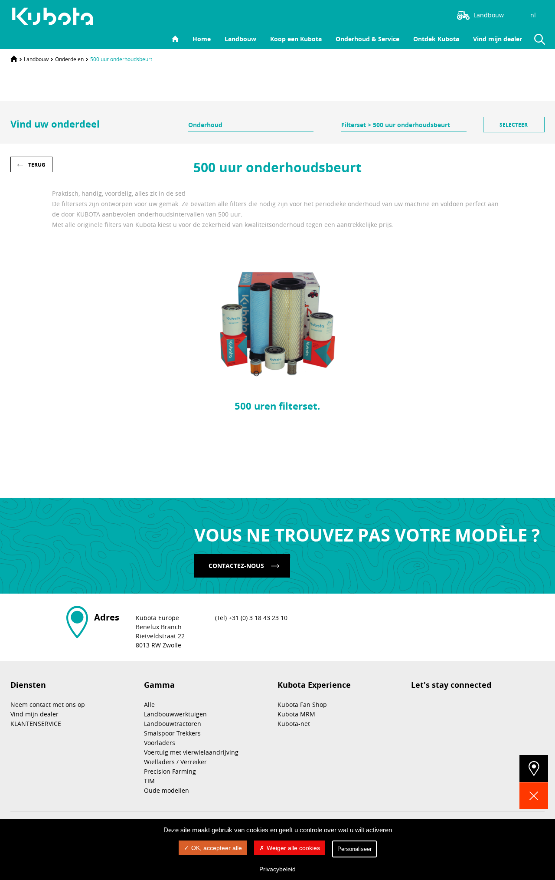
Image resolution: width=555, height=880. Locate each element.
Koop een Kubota (296, 39)
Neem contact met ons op (47, 704)
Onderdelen (69, 59)
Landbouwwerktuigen (175, 714)
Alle (149, 704)
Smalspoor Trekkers (172, 733)
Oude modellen (166, 790)
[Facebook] (418, 14)
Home (202, 39)
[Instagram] (392, 14)
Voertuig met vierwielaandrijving (191, 752)
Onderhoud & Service (367, 39)
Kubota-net (294, 723)
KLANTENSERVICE (35, 723)
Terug (37, 164)
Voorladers (159, 743)
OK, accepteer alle (216, 847)
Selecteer (514, 124)
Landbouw (240, 39)
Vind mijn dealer (497, 39)
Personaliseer (354, 849)
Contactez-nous (236, 565)
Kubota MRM (296, 714)
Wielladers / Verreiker (175, 762)
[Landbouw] (57, 16)
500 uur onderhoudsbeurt (121, 59)
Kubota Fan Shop (302, 704)
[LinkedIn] (405, 14)
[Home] (13, 59)
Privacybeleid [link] (277, 869)
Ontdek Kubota (436, 39)
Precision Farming (170, 771)
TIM (149, 781)
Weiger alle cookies (293, 847)
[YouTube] (431, 14)
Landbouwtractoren (172, 723)
